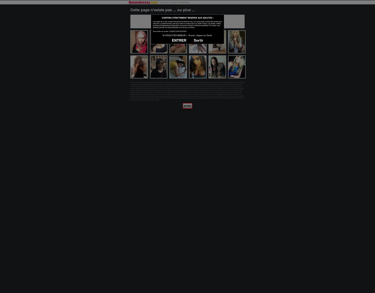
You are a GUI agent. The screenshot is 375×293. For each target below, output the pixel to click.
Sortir (198, 40)
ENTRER (179, 40)
